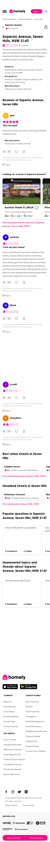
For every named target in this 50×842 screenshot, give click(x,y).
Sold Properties (32, 711)
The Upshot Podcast (12, 764)
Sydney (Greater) (25, 19)
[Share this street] (46, 27)
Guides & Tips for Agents (14, 759)
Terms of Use (28, 805)
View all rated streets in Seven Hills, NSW (24, 476)
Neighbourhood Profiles (36, 731)
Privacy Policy (11, 805)
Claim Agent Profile (12, 754)
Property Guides (33, 736)
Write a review (14, 837)
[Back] (3, 27)
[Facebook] (6, 791)
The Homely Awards (12, 769)
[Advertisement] (25, 3)
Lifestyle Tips (31, 741)
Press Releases (9, 706)
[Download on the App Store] (11, 686)
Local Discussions (33, 726)
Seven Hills (38, 19)
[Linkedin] (26, 791)
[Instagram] (12, 791)
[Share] (24, 151)
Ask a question (36, 837)
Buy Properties (32, 701)
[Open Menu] (5, 11)
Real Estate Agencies (35, 721)
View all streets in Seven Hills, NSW (21, 503)
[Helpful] (4, 151)
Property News (32, 746)
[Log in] (46, 11)
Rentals (29, 706)
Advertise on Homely (12, 749)
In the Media (8, 711)
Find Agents (31, 716)
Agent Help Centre (11, 774)
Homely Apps (9, 721)
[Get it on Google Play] (28, 686)
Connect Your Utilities (35, 751)
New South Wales (9, 19)
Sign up (36, 11)
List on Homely (9, 739)
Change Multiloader (12, 744)
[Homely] (25, 677)
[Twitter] (19, 791)
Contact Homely (10, 726)
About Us (7, 701)
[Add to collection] (37, 208)
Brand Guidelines (10, 716)
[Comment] (16, 151)
